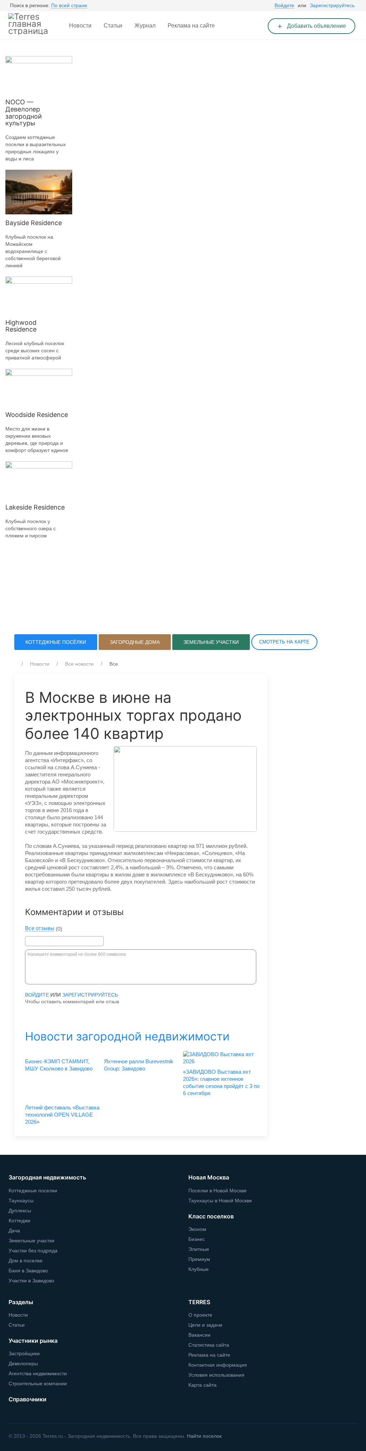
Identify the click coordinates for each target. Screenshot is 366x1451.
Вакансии (199, 1335)
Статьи (113, 26)
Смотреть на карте (284, 642)
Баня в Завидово (28, 1270)
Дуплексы (20, 1210)
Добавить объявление (316, 26)
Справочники (27, 1399)
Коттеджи (19, 1220)
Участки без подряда (33, 1250)
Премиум (199, 1259)
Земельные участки (211, 642)
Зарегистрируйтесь (332, 5)
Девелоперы (23, 1363)
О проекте (200, 1315)
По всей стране (69, 5)
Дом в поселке (26, 1260)
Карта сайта (202, 1385)
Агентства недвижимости (38, 1373)
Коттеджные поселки (33, 1190)
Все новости (79, 664)
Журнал (144, 26)
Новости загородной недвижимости (127, 1036)
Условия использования (216, 1375)
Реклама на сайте (191, 26)
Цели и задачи (205, 1325)
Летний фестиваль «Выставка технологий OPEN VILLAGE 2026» (62, 1114)
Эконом (197, 1229)
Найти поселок (204, 1436)
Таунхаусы (21, 1200)
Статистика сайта (208, 1345)
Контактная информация (217, 1365)
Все (113, 664)
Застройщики (24, 1353)
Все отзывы (39, 928)
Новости (80, 26)
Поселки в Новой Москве (217, 1190)
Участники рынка (33, 1340)
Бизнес (196, 1239)
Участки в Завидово (31, 1280)
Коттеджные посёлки (55, 642)
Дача (14, 1230)
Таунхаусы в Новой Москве (220, 1200)
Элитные (198, 1249)
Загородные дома (135, 642)
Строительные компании (38, 1383)
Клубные (198, 1269)
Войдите (284, 5)
